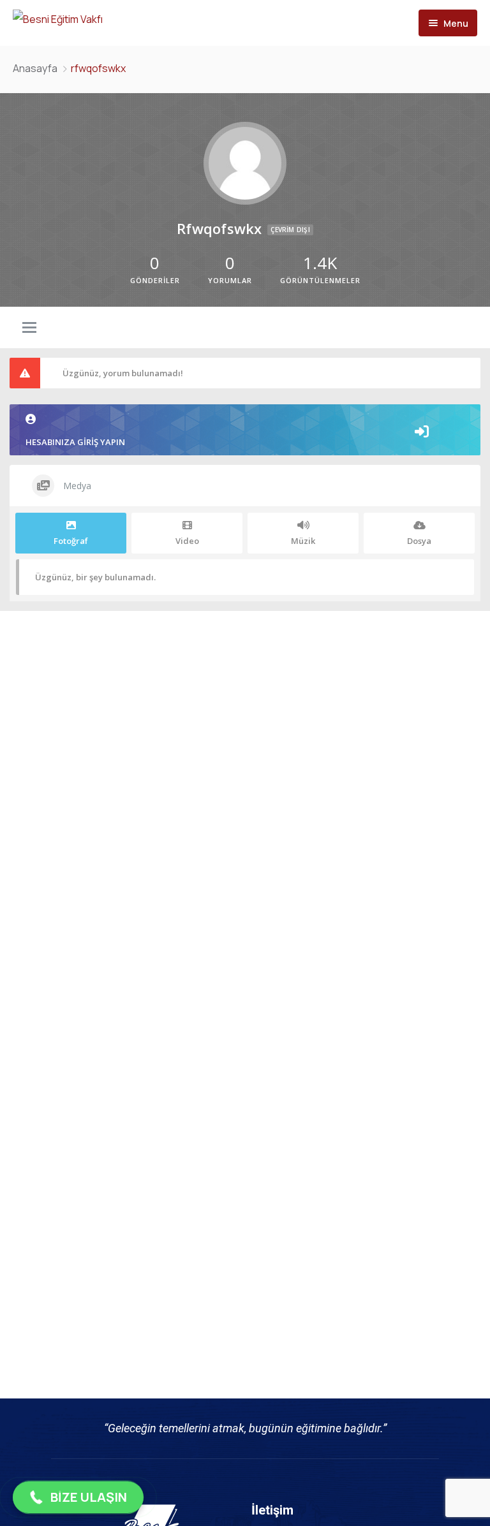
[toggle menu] (29, 328)
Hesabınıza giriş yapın (75, 442)
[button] (78, 1497)
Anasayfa (35, 68)
